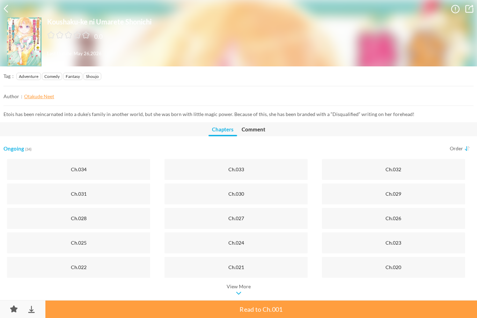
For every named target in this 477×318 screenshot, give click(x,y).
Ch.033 (236, 169)
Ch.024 (236, 243)
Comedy (52, 76)
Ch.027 (236, 218)
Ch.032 (393, 169)
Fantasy (73, 76)
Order (456, 148)
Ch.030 (236, 194)
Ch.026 (393, 218)
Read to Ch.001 (261, 309)
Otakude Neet (39, 96)
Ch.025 (79, 243)
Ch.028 (79, 218)
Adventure (28, 76)
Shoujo (92, 76)
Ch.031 (79, 194)
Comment (253, 129)
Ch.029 (393, 194)
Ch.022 (79, 267)
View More (239, 286)
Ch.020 (393, 267)
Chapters (223, 129)
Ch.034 (79, 169)
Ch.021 (236, 267)
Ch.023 (393, 243)
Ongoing (17, 148)
